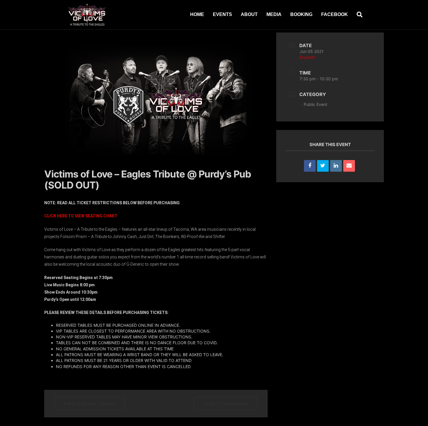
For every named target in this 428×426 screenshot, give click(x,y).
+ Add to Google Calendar (89, 403)
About (249, 14)
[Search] (357, 14)
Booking (301, 14)
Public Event (315, 104)
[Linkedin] (336, 166)
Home (197, 14)
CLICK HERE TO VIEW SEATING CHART (80, 216)
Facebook (334, 14)
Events (222, 14)
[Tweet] (323, 166)
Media (274, 14)
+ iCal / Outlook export (225, 403)
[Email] (349, 166)
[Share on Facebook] (310, 166)
